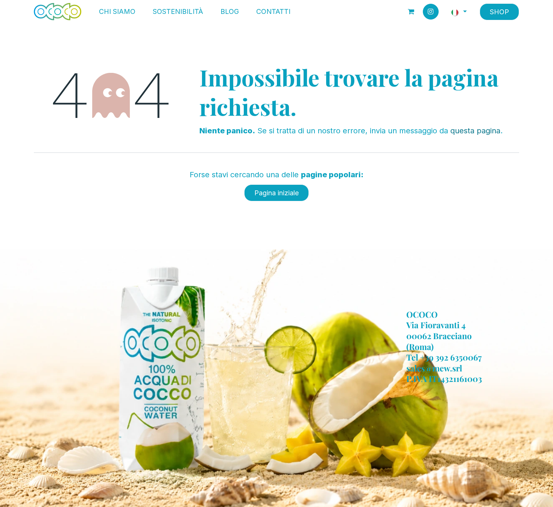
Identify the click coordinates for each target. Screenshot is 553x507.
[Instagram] (431, 12)
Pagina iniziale (276, 193)
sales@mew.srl (434, 368)
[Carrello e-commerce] (411, 11)
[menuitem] (117, 11)
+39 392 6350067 (451, 357)
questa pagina (475, 130)
